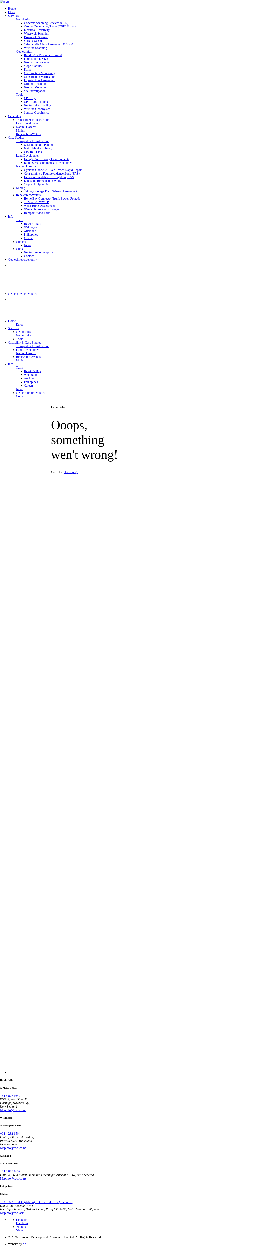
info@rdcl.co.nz (16, 1110)
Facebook (22, 1223)
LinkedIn (21, 1219)
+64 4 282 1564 (10, 1133)
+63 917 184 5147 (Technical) (54, 1202)
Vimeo (20, 1230)
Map (3, 1110)
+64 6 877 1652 (10, 1095)
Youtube (21, 1226)
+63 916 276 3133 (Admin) (17, 1202)
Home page (71, 472)
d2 (24, 1244)
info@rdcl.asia (15, 1213)
